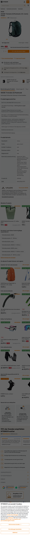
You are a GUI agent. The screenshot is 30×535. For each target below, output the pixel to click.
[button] (10, 517)
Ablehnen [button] (15, 532)
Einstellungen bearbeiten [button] (15, 529)
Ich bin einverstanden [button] (15, 524)
